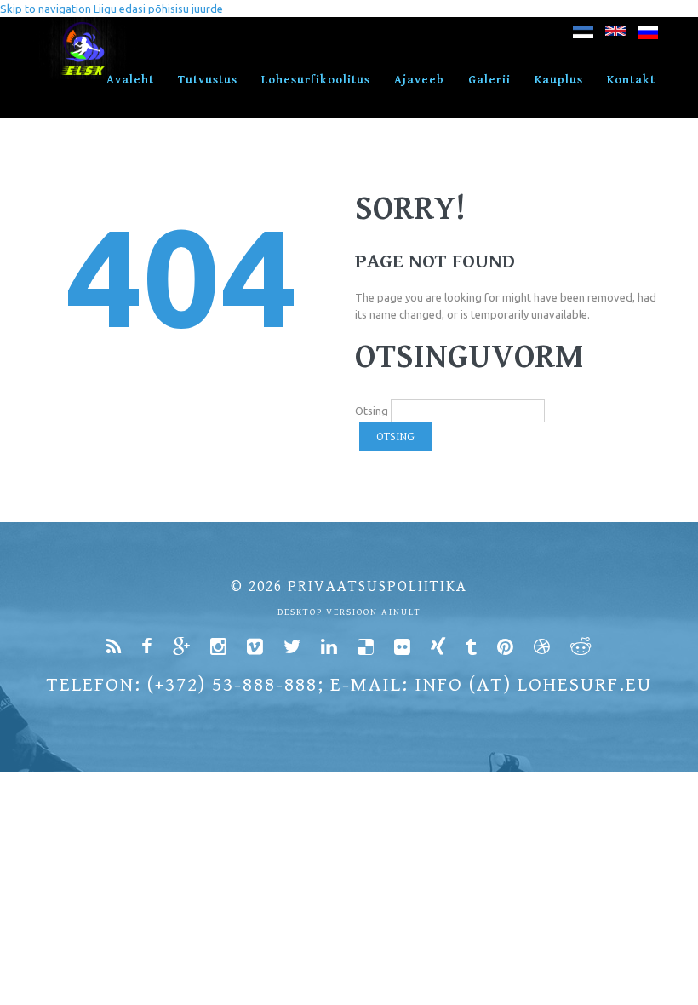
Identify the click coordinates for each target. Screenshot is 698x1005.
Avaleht (130, 80)
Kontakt (631, 80)
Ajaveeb (419, 80)
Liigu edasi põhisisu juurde (158, 8)
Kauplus (559, 80)
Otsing (371, 410)
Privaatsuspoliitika (377, 586)
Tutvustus (207, 80)
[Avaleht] (84, 26)
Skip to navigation (45, 8)
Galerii (489, 80)
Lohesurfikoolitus (315, 80)
